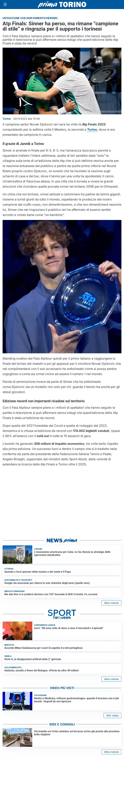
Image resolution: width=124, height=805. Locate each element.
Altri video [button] (112, 715)
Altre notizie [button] (111, 603)
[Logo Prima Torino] (62, 4)
